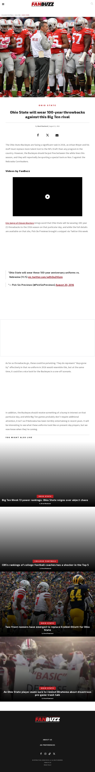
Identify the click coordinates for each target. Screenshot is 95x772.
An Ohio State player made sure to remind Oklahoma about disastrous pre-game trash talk (47, 693)
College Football (7, 15)
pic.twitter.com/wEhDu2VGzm (45, 276)
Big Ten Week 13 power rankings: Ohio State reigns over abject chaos (45, 500)
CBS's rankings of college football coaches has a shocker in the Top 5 (45, 564)
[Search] (92, 3)
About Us (47, 739)
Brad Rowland (43, 126)
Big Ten (17, 15)
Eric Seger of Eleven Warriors (20, 222)
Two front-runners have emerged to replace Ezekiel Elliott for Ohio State (47, 628)
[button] (3, 4)
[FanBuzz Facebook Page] (41, 754)
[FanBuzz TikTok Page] (50, 754)
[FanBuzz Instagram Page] (45, 754)
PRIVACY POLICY (47, 765)
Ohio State (25, 15)
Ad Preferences (47, 745)
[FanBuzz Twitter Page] (54, 754)
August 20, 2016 (65, 284)
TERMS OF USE (47, 762)
